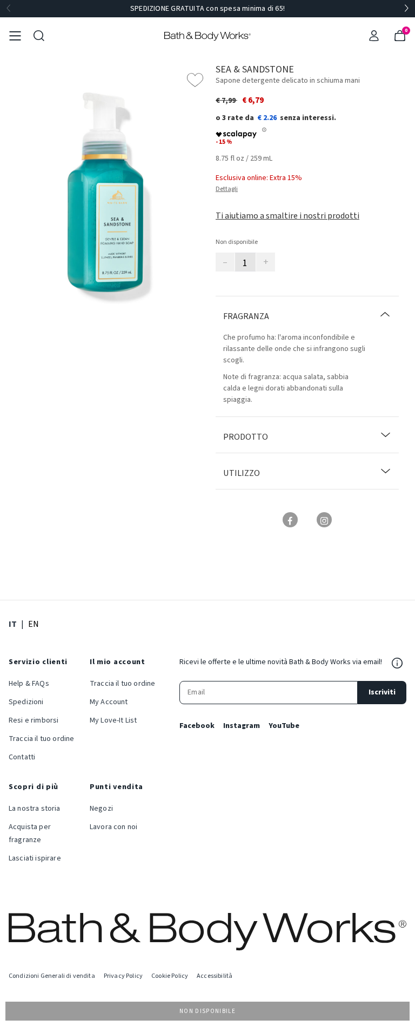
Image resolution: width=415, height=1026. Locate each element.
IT (13, 624)
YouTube (284, 725)
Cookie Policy (169, 976)
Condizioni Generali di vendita (52, 976)
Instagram (241, 725)
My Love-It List (113, 720)
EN (33, 624)
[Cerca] (39, 36)
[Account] (374, 36)
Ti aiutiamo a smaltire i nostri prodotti (287, 216)
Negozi (101, 808)
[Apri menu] (15, 36)
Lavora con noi (113, 827)
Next (406, 8)
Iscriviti (382, 692)
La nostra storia (35, 808)
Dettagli (227, 189)
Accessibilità (214, 976)
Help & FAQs (29, 683)
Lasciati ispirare (35, 858)
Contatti (22, 757)
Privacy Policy (123, 976)
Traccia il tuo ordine (41, 738)
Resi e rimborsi (33, 720)
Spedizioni (26, 702)
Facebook (197, 725)
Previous (8, 8)
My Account (109, 702)
